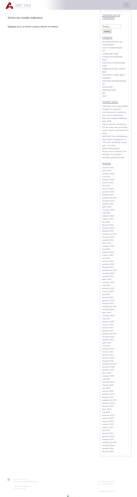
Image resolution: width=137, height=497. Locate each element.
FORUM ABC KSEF (110, 54)
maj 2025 (106, 213)
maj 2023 (106, 285)
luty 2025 (106, 222)
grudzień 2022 (108, 300)
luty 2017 (106, 430)
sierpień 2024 (108, 240)
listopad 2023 (108, 267)
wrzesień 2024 (108, 237)
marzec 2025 (107, 219)
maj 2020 (106, 379)
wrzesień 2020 (108, 367)
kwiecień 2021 (108, 349)
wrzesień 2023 (108, 273)
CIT (103, 51)
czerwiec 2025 (108, 210)
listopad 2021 (108, 331)
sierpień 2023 (108, 276)
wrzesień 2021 (108, 337)
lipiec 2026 (106, 170)
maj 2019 (106, 412)
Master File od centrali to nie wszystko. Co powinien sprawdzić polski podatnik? (114, 154)
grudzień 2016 (108, 436)
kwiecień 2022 (108, 321)
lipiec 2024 (106, 243)
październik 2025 (109, 198)
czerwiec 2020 (108, 376)
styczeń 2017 (107, 433)
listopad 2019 (108, 397)
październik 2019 (109, 400)
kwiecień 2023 (108, 288)
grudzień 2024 (108, 228)
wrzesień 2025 (108, 201)
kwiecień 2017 (108, 424)
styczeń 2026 (107, 189)
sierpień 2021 (108, 340)
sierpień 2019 (108, 406)
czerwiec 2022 (108, 315)
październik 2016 (109, 442)
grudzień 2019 (108, 394)
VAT (104, 93)
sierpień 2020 (108, 370)
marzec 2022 (107, 325)
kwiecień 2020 (108, 382)
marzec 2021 (107, 352)
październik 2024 (109, 234)
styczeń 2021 (107, 355)
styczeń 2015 (107, 451)
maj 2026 (106, 176)
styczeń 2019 (107, 421)
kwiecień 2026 (108, 180)
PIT (103, 84)
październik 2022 (109, 306)
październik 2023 (109, 270)
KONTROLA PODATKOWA (113, 63)
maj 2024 (106, 249)
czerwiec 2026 (108, 174)
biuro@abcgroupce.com (107, 491)
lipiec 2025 (106, 207)
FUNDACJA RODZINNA (112, 57)
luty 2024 (106, 258)
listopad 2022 (108, 303)
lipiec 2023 (106, 279)
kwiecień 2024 (108, 252)
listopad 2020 (108, 361)
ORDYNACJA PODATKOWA (114, 81)
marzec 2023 (107, 291)
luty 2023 (106, 294)
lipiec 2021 (106, 343)
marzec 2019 (107, 418)
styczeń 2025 (107, 225)
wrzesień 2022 (108, 309)
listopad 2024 (108, 231)
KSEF (104, 66)
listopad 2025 (108, 195)
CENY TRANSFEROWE (112, 48)
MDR (104, 72)
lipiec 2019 (106, 409)
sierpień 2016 (108, 448)
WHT (104, 96)
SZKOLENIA (107, 87)
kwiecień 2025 (108, 216)
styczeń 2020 (107, 391)
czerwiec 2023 (108, 282)
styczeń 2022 (107, 328)
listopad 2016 (108, 439)
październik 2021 (109, 334)
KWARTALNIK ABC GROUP (113, 69)
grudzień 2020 (108, 358)
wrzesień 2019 (108, 403)
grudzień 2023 (108, 264)
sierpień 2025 (108, 204)
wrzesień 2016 (108, 445)
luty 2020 (106, 388)
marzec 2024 (107, 255)
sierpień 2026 (108, 167)
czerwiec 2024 (108, 246)
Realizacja (63, 496)
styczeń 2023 (107, 297)
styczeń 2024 (107, 261)
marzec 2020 (107, 385)
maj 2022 (106, 319)
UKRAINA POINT (109, 90)
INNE (104, 60)
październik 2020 (109, 364)
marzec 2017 (107, 427)
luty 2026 (106, 186)
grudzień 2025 (108, 192)
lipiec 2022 (106, 312)
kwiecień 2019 (108, 415)
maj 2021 (106, 346)
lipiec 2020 (106, 373)
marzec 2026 (107, 183)
